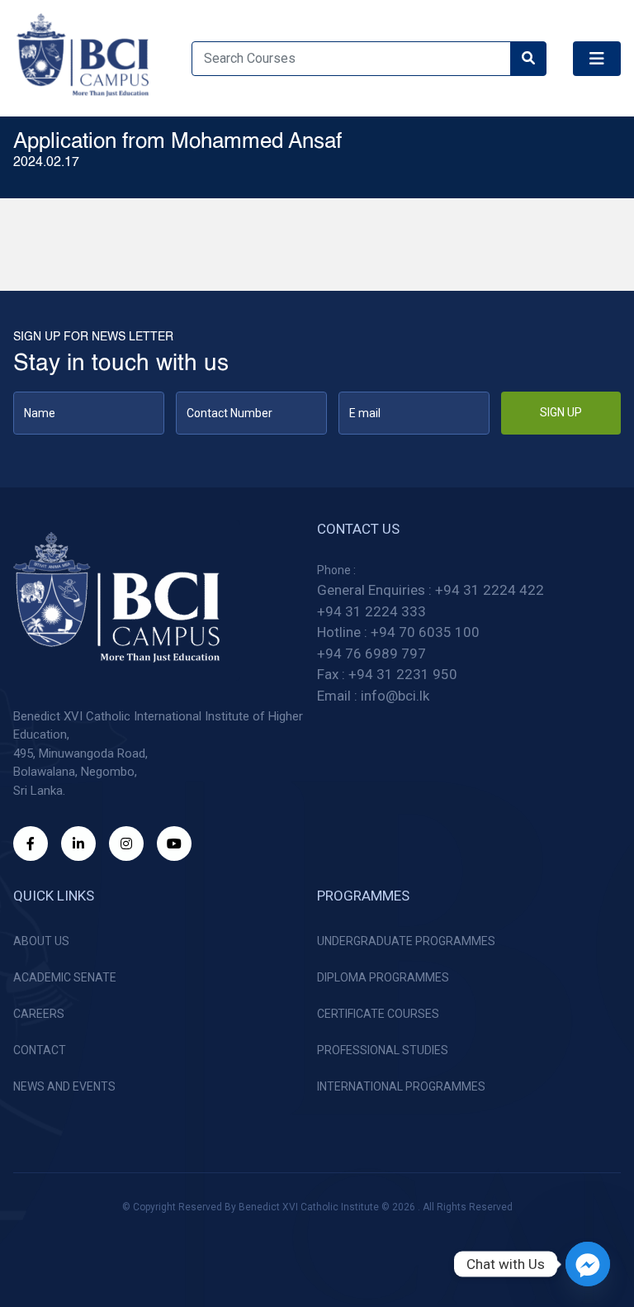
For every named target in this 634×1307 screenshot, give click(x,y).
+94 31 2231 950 (402, 674)
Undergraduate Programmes (406, 941)
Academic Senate (64, 977)
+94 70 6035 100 (425, 632)
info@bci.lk (395, 695)
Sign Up (561, 412)
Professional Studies (382, 1050)
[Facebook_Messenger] (587, 1264)
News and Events (64, 1086)
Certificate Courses (378, 1013)
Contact (39, 1050)
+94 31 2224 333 (371, 611)
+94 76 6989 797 (371, 653)
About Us (41, 941)
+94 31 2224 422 (489, 590)
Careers (38, 1013)
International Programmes (401, 1086)
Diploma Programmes (383, 977)
